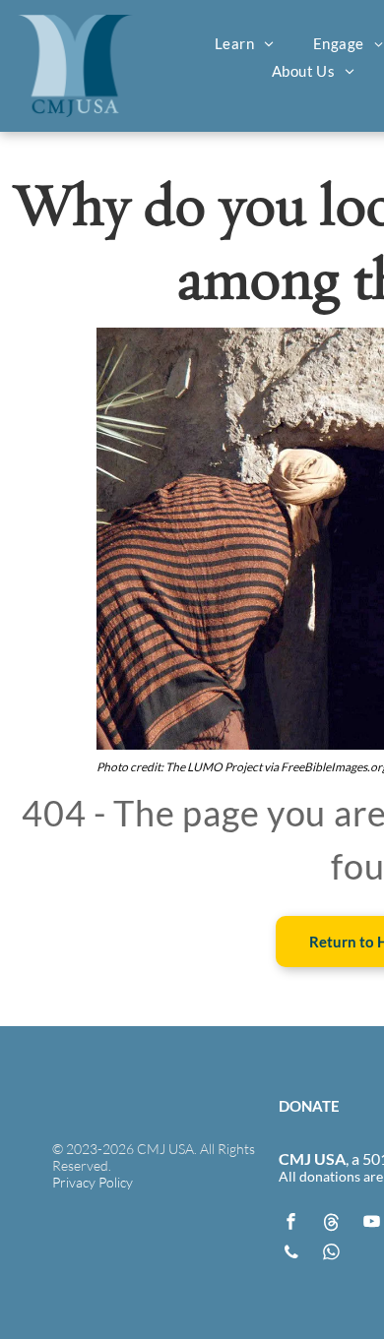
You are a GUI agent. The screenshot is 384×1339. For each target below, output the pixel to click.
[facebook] (291, 1224)
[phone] (291, 1255)
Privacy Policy (92, 1182)
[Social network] (332, 1224)
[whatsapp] (332, 1255)
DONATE (309, 1106)
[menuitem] (244, 43)
